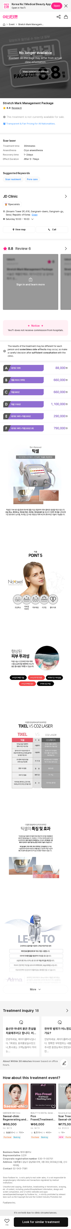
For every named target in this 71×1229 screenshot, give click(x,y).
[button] (52, 229)
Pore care (32, 179)
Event (12, 24)
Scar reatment (13, 179)
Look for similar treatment (41, 1222)
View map (20, 229)
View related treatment (36, 71)
